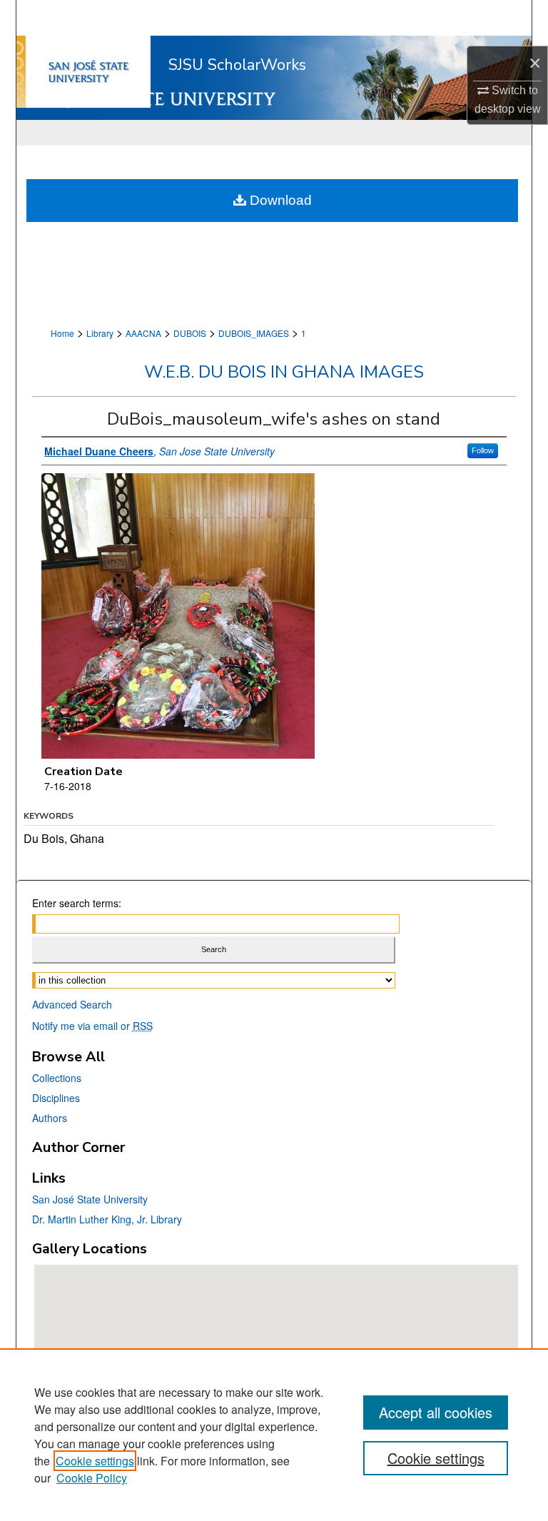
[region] (274, 1434)
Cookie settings (95, 1460)
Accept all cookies (435, 1412)
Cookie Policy (91, 1478)
